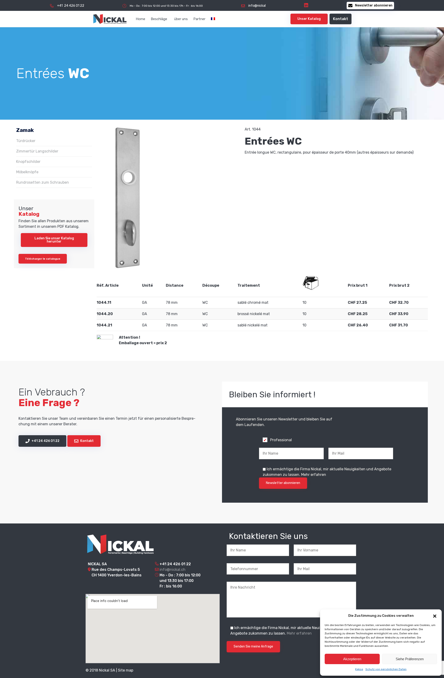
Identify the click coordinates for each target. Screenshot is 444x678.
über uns (181, 19)
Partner (199, 19)
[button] (434, 615)
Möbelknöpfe (27, 172)
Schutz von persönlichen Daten (386, 669)
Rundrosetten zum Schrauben (42, 182)
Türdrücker (25, 141)
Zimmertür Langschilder (37, 151)
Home (140, 19)
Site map (125, 670)
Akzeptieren (352, 659)
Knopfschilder (28, 161)
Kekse (359, 669)
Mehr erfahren (313, 474)
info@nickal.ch (172, 569)
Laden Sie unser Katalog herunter (54, 239)
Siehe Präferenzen (410, 659)
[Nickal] (109, 19)
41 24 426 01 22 (176, 564)
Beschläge (159, 19)
